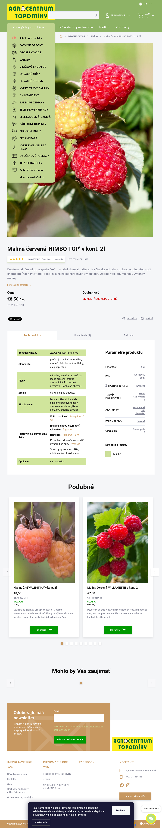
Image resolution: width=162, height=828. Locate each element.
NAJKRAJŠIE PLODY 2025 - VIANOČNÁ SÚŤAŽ (56, 786)
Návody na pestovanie (18, 774)
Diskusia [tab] (129, 335)
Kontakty (11, 779)
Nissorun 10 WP (71, 434)
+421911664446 (134, 776)
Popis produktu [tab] (32, 335)
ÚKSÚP (46, 779)
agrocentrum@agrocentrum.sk (141, 770)
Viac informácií (77, 814)
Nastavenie (41, 822)
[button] (62, 643)
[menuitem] (32, 38)
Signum (67, 429)
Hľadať (95, 15)
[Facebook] (121, 784)
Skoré (142, 393)
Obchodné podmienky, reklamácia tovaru (18, 790)
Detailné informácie (17, 285)
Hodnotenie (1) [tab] (82, 335)
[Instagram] (128, 784)
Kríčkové (140, 386)
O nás (10, 784)
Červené (141, 421)
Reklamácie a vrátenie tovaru (57, 774)
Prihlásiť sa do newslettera (70, 739)
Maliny (117, 453)
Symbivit (75, 444)
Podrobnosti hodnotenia (52, 259)
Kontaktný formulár (135, 796)
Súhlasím (121, 810)
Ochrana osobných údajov (20, 797)
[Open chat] (151, 818)
